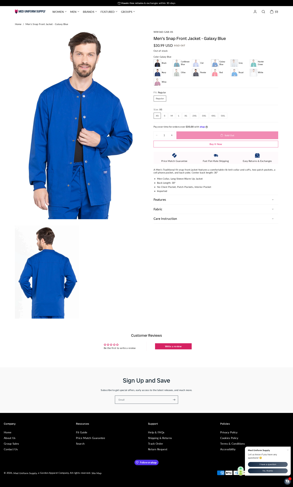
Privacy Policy (229, 432)
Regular (161, 99)
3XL (205, 116)
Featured (108, 11)
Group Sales (11, 443)
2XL (195, 116)
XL (186, 116)
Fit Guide (81, 432)
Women (58, 11)
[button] (59, 12)
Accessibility (228, 449)
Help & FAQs (156, 432)
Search (80, 443)
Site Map (96, 473)
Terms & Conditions (232, 443)
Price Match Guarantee (90, 438)
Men (73, 11)
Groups (126, 11)
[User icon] (255, 12)
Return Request (157, 449)
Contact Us (11, 449)
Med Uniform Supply (25, 473)
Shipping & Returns (160, 438)
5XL (224, 116)
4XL (214, 116)
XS (158, 116)
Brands (88, 11)
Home (18, 24)
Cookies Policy (229, 438)
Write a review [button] (173, 346)
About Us (9, 438)
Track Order (155, 443)
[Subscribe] (174, 400)
